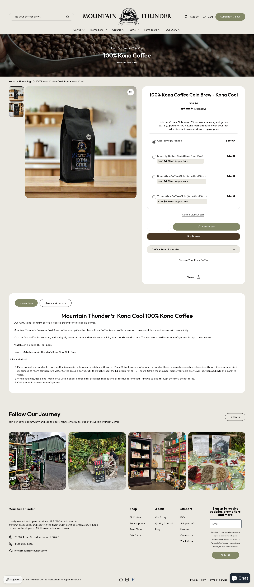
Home (12, 81)
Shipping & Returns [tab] (56, 302)
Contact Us (186, 535)
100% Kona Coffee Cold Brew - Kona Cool (59, 81)
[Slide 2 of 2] (16, 110)
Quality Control (164, 523)
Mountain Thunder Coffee (32, 579)
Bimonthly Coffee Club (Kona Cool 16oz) (181, 179)
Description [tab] (26, 302)
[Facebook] (121, 580)
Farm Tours (136, 529)
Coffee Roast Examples (166, 249)
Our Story (160, 517)
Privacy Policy (198, 580)
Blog (157, 529)
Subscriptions (137, 523)
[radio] (154, 141)
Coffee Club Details (193, 214)
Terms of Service (217, 580)
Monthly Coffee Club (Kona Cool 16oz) (180, 159)
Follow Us (235, 416)
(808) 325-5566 (24, 543)
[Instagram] (127, 580)
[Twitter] (133, 580)
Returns (184, 529)
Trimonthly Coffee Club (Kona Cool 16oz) (182, 199)
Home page (25, 81)
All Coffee (135, 517)
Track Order (187, 541)
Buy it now (193, 236)
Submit (225, 555)
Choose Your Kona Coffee (193, 260)
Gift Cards (136, 535)
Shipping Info (187, 523)
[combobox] (35, 17)
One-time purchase (169, 140)
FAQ (182, 517)
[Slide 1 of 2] (16, 94)
